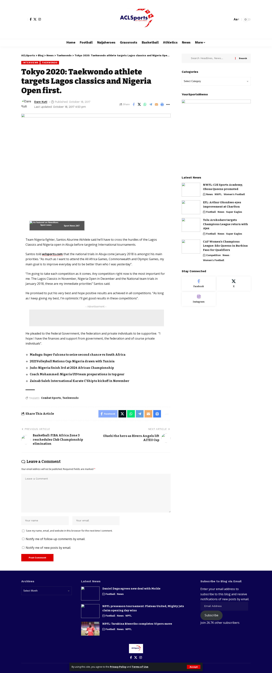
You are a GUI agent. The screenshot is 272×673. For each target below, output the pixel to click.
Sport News (69, 226)
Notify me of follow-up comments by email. (55, 539)
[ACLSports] (136, 19)
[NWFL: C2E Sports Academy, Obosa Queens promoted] (191, 190)
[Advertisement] (96, 318)
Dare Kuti (40, 101)
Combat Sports (51, 398)
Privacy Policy (118, 666)
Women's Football (234, 194)
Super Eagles (234, 212)
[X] (35, 19)
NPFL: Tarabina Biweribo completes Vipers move (137, 623)
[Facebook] (31, 19)
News (209, 194)
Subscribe (211, 615)
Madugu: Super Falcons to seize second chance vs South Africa (77, 354)
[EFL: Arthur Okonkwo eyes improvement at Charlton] (191, 207)
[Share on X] (139, 104)
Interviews (30, 62)
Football (211, 212)
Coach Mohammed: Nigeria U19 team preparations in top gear (77, 374)
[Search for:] (211, 58)
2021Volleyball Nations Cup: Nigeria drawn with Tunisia (72, 361)
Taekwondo (49, 62)
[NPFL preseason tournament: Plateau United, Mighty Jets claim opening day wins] (90, 611)
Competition (213, 255)
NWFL (218, 194)
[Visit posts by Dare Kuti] (26, 104)
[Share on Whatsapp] (145, 104)
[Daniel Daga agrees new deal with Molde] (90, 593)
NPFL (128, 615)
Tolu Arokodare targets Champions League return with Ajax (225, 224)
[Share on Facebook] (133, 104)
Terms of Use (140, 666)
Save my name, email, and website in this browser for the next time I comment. (69, 530)
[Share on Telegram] (150, 104)
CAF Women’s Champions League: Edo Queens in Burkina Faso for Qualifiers (225, 246)
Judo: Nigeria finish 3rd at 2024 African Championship (72, 368)
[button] (193, 667)
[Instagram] (39, 19)
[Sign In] (24, 19)
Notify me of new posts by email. (48, 548)
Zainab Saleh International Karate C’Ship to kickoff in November (79, 381)
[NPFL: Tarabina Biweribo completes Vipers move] (90, 629)
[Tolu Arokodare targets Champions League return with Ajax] (191, 225)
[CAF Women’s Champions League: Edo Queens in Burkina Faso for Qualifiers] (191, 246)
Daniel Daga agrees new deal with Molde (131, 588)
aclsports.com (52, 254)
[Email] (156, 104)
